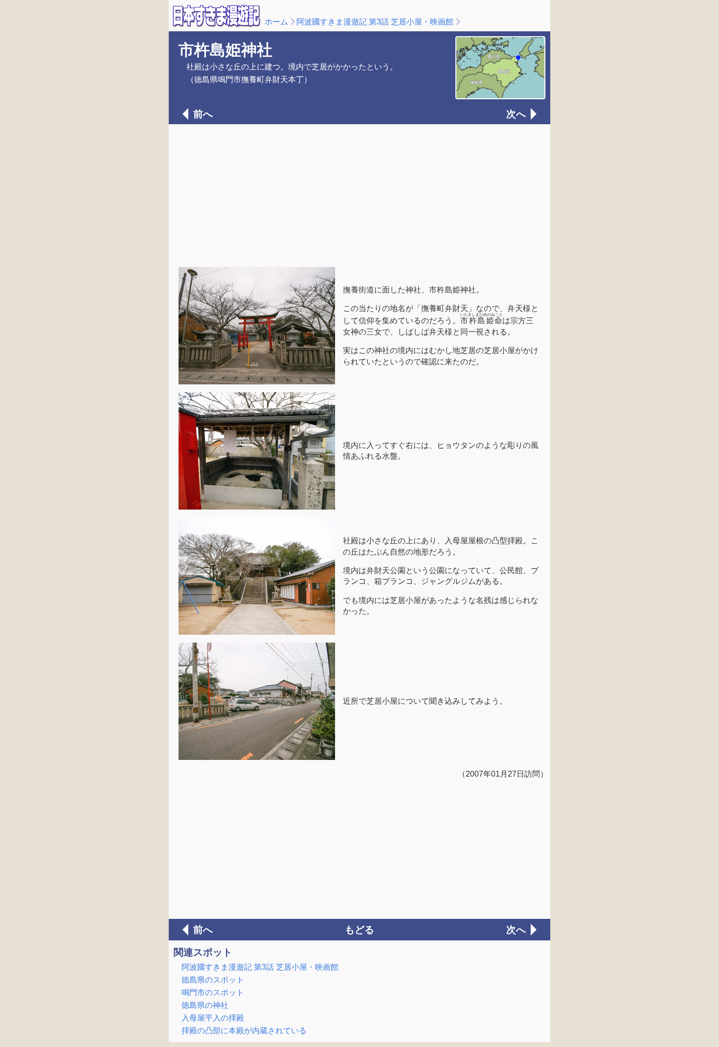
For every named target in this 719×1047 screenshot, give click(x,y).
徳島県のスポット (212, 980)
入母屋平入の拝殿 (212, 1018)
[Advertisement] (359, 194)
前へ (203, 114)
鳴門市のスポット (212, 992)
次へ (516, 114)
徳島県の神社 (204, 1005)
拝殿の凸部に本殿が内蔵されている (244, 1030)
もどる (359, 929)
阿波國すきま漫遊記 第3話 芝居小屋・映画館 (374, 22)
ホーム (276, 22)
